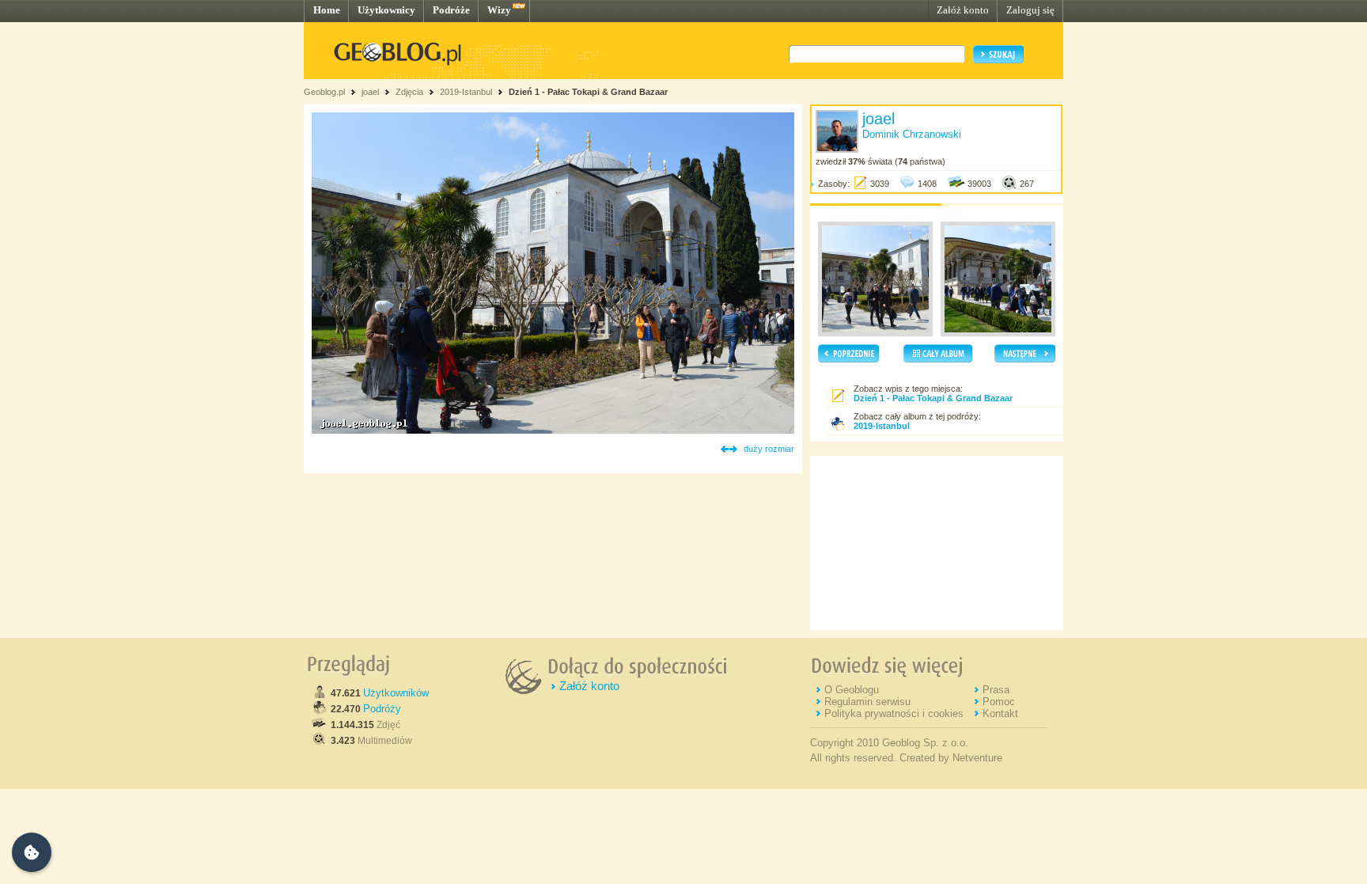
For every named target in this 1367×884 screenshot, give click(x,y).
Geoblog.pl (324, 92)
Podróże (451, 10)
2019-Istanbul (466, 92)
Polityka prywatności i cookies (894, 713)
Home (326, 10)
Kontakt (1000, 713)
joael (370, 92)
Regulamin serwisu (867, 702)
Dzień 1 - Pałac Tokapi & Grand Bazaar (588, 92)
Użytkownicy (386, 10)
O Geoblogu (851, 690)
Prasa (996, 690)
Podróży (382, 709)
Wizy (499, 10)
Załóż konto (963, 10)
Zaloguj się (1030, 10)
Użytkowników (396, 693)
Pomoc (999, 702)
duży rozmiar (769, 448)
